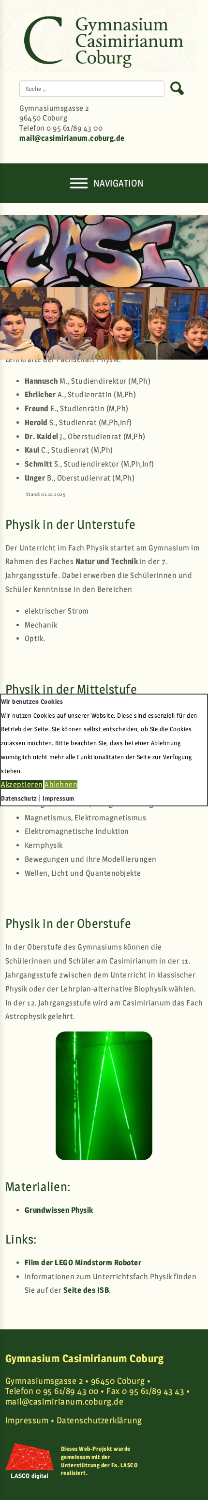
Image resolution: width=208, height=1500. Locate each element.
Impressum (58, 798)
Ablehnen (61, 784)
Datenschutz (19, 798)
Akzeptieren (22, 784)
